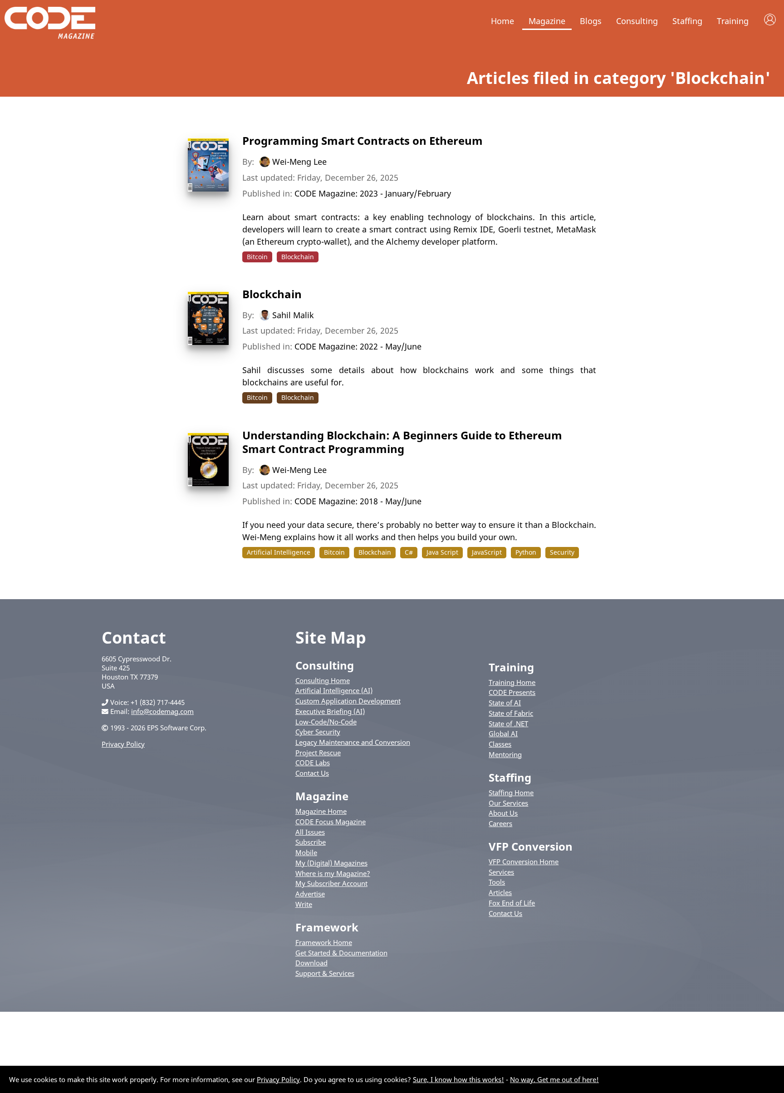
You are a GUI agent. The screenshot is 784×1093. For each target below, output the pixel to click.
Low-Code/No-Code (326, 721)
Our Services (508, 802)
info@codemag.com (162, 711)
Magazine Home (321, 811)
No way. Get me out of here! (554, 1079)
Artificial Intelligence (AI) (333, 690)
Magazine (547, 20)
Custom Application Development (348, 700)
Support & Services (324, 973)
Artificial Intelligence (278, 552)
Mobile (306, 852)
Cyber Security (317, 731)
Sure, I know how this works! (458, 1079)
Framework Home (323, 942)
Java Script (442, 552)
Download (311, 962)
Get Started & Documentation (341, 952)
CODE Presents (512, 692)
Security (562, 552)
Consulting (637, 20)
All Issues (310, 832)
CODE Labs (312, 762)
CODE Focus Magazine (330, 821)
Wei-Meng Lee (299, 161)
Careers (500, 823)
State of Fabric (511, 713)
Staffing (687, 20)
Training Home (512, 682)
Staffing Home (511, 792)
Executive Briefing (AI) (330, 711)
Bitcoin (257, 256)
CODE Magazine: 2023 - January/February (372, 193)
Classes (500, 743)
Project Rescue (318, 752)
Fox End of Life (512, 902)
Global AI (503, 733)
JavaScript (487, 552)
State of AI (505, 702)
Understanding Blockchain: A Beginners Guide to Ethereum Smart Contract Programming (402, 442)
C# (409, 552)
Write (303, 904)
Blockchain (297, 256)
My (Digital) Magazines (331, 862)
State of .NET (508, 723)
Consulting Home (322, 680)
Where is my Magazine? (332, 873)
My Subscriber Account (331, 883)
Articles (500, 892)
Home (502, 20)
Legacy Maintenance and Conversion (352, 742)
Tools (497, 881)
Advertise (310, 893)
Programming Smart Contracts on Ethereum (362, 140)
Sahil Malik (293, 314)
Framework (326, 927)
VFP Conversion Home (524, 861)
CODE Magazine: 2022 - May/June (357, 346)
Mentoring (505, 754)
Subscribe (310, 842)
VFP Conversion (531, 846)
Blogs (591, 20)
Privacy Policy (123, 743)
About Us (503, 812)
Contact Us (312, 773)
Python (525, 552)
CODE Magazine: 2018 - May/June (357, 501)
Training (733, 20)
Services (501, 871)
